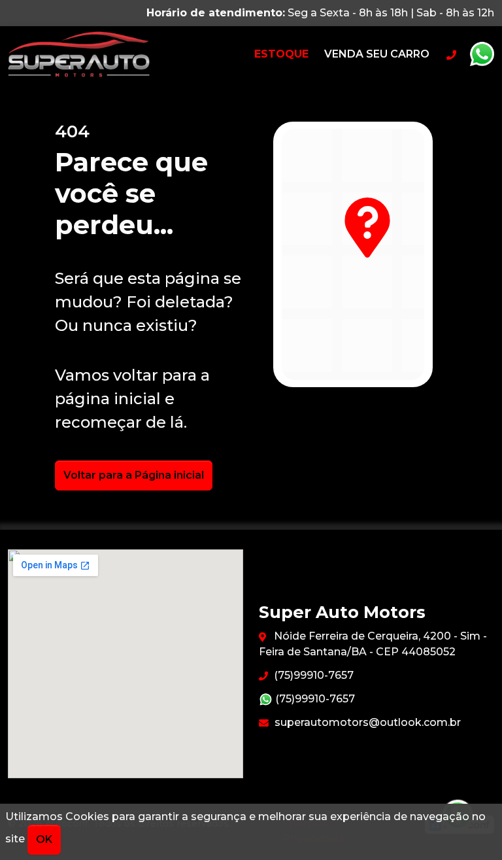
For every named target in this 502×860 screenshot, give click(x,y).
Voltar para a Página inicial (133, 475)
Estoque (281, 54)
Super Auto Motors (104, 54)
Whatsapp (481, 54)
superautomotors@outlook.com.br (366, 722)
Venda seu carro (376, 54)
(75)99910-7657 (312, 675)
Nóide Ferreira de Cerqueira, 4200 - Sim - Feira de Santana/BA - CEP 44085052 (373, 644)
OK (44, 839)
